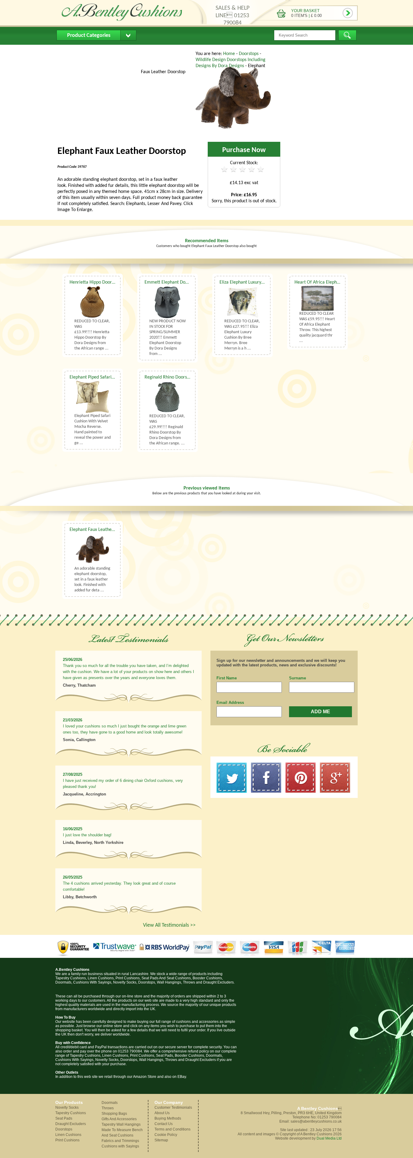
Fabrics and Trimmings (120, 1141)
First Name (226, 678)
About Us (94, 50)
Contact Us (172, 50)
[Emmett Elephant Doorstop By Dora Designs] (167, 302)
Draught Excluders (70, 1124)
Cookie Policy (165, 1135)
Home (67, 50)
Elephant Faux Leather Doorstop (101, 529)
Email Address (230, 702)
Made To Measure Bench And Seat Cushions (122, 1132)
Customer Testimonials (173, 1107)
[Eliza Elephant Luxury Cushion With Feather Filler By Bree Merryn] (242, 302)
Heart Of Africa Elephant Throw (325, 282)
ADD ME (320, 711)
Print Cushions (67, 1140)
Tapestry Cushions (70, 1113)
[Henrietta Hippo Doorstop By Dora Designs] (92, 302)
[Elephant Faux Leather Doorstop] (233, 134)
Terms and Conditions (172, 1129)
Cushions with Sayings (120, 1146)
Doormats (110, 1103)
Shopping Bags (114, 1113)
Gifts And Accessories (119, 1119)
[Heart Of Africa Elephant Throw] (317, 298)
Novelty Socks (67, 1107)
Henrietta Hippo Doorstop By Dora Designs (111, 282)
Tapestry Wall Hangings (121, 1124)
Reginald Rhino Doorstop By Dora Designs (185, 377)
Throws (108, 1108)
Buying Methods (132, 50)
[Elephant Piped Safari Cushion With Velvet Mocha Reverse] (92, 396)
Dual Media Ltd (329, 1138)
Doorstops (249, 53)
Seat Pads (63, 1118)
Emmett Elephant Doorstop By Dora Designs (188, 282)
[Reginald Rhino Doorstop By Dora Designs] (167, 397)
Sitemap (161, 1140)
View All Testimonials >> (169, 925)
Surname (297, 678)
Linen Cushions (68, 1135)
